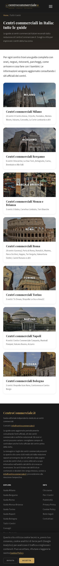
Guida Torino (9, 509)
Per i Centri (48, 495)
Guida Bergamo (10, 495)
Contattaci (48, 518)
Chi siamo (47, 490)
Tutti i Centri (9, 523)
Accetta (26, 560)
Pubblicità (48, 499)
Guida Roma (9, 499)
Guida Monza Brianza (13, 504)
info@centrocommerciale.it (23, 425)
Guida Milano (9, 490)
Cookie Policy (49, 509)
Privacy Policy (49, 504)
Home (5, 15)
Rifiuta (10, 560)
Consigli (7, 528)
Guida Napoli (9, 514)
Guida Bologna (10, 518)
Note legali (48, 514)
